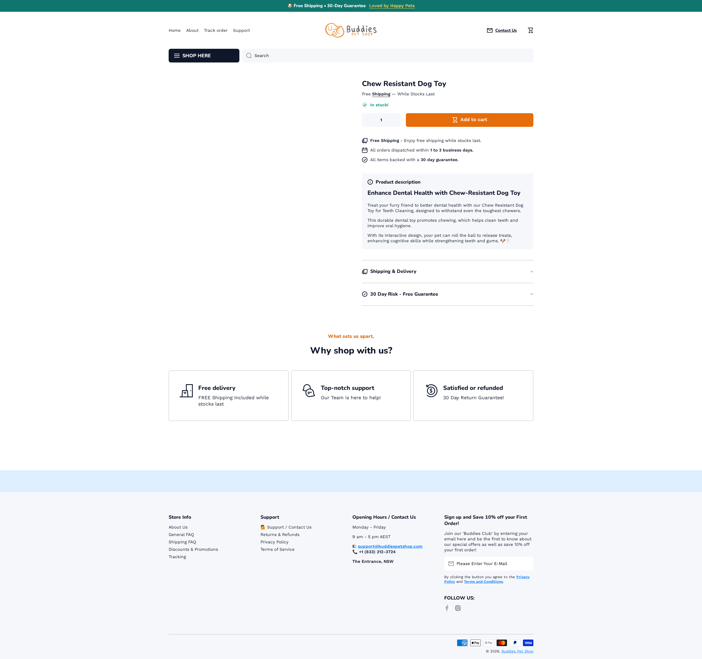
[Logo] (351, 30)
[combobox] (387, 55)
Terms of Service (278, 549)
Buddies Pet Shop (517, 651)
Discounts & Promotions (193, 549)
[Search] (247, 55)
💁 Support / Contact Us (286, 527)
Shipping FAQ (182, 542)
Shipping (381, 94)
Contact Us (506, 30)
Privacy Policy (274, 542)
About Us (178, 527)
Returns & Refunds (280, 534)
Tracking (177, 556)
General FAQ (181, 534)
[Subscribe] (526, 563)
